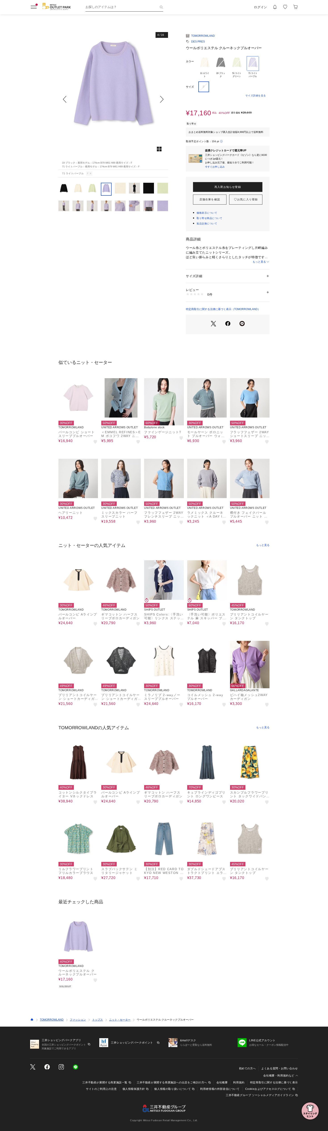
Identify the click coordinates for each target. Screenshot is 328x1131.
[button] (113, 99)
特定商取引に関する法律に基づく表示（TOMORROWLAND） (223, 309)
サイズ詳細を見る (255, 95)
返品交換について (207, 223)
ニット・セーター (120, 1019)
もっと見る (259, 261)
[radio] (204, 67)
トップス (97, 1019)
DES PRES (198, 41)
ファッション (78, 1019)
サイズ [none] (190, 86)
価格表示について (207, 212)
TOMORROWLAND (203, 35)
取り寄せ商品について (209, 218)
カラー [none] (190, 61)
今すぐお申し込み (215, 166)
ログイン (260, 7)
